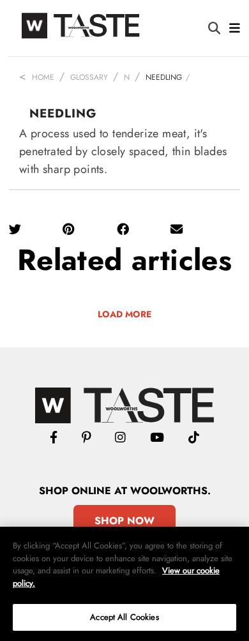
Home (43, 77)
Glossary (89, 77)
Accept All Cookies (124, 617)
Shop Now (124, 520)
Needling (164, 77)
